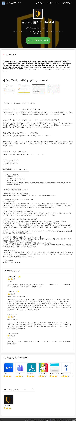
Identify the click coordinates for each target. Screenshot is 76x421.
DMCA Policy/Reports (57, 420)
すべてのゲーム (52, 3)
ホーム (27, 420)
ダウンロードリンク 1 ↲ (10, 163)
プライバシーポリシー (43, 420)
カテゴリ (39, 3)
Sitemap (33, 420)
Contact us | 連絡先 (71, 420)
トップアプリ (66, 3)
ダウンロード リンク (37, 40)
